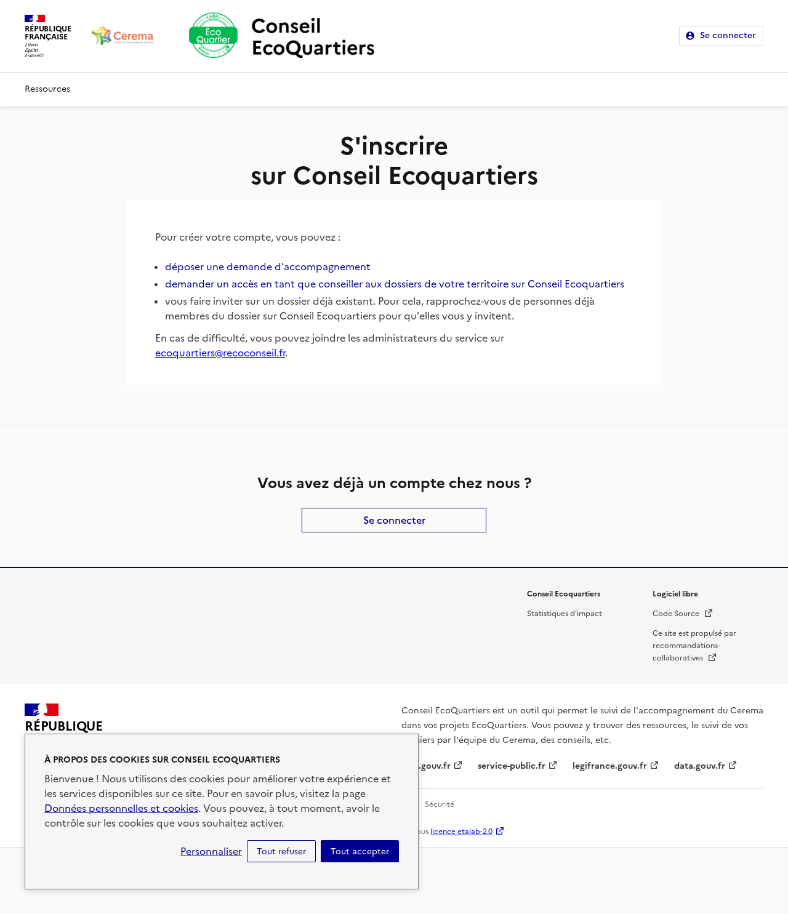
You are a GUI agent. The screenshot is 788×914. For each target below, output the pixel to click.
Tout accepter (360, 851)
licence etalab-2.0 (461, 831)
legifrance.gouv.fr (610, 766)
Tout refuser (281, 851)
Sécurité (439, 804)
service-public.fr (511, 766)
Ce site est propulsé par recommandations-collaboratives (694, 645)
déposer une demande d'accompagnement (268, 266)
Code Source (683, 613)
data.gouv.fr (699, 766)
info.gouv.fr (426, 766)
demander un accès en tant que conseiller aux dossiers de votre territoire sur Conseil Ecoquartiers (394, 283)
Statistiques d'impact (564, 613)
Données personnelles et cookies (121, 808)
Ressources (47, 88)
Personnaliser (211, 851)
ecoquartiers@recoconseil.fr (220, 352)
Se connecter (728, 35)
